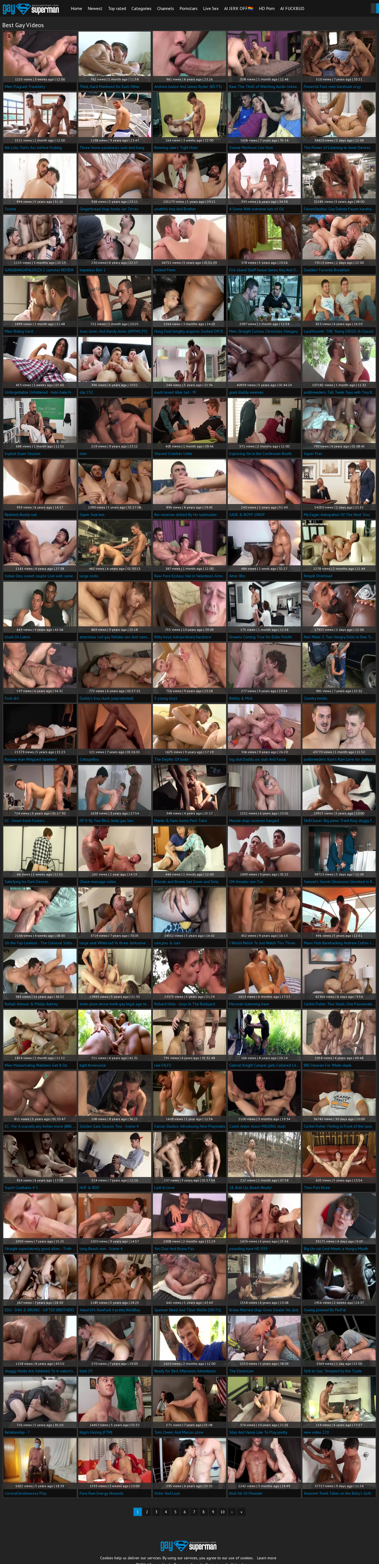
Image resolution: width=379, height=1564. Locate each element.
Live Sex (211, 8)
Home (76, 8)
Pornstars (189, 8)
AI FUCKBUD (292, 8)
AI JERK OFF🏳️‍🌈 (238, 8)
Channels (165, 8)
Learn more (266, 1558)
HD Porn (267, 8)
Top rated (117, 8)
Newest (95, 8)
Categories (141, 8)
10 (222, 1511)
